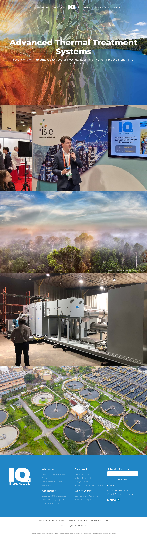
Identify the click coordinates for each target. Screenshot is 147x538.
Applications (84, 7)
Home (28, 7)
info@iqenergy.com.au (123, 494)
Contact (118, 7)
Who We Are (42, 7)
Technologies (59, 7)
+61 (117, 490)
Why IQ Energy (102, 7)
